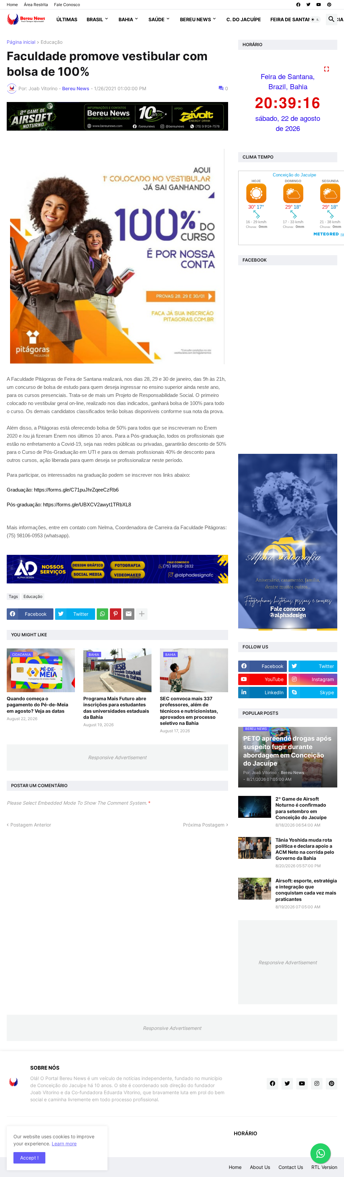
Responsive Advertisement (117, 757)
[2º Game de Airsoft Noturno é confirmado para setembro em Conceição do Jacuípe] (254, 807)
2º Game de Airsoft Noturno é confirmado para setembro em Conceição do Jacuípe (301, 808)
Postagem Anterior (30, 825)
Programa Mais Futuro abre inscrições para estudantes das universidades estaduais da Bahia (116, 708)
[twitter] (308, 4)
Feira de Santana (292, 19)
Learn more (64, 1143)
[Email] (128, 614)
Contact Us (290, 1167)
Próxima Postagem (203, 825)
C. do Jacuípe (243, 19)
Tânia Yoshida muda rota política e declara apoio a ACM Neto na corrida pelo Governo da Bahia (304, 849)
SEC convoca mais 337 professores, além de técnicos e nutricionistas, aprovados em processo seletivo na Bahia (189, 711)
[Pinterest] (115, 614)
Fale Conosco (67, 4)
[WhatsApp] (102, 614)
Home (12, 4)
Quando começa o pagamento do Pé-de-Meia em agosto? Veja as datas (37, 704)
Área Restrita (36, 4)
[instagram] (316, 1083)
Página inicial (21, 42)
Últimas (66, 19)
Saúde (156, 19)
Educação (51, 42)
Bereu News (195, 19)
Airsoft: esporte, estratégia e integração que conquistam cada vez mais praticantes (306, 890)
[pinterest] (329, 4)
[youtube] (318, 4)
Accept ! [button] (29, 1158)
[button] (315, 19)
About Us (260, 1167)
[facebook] (298, 4)
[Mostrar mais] (141, 614)
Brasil (95, 19)
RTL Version (324, 1167)
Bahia (126, 19)
